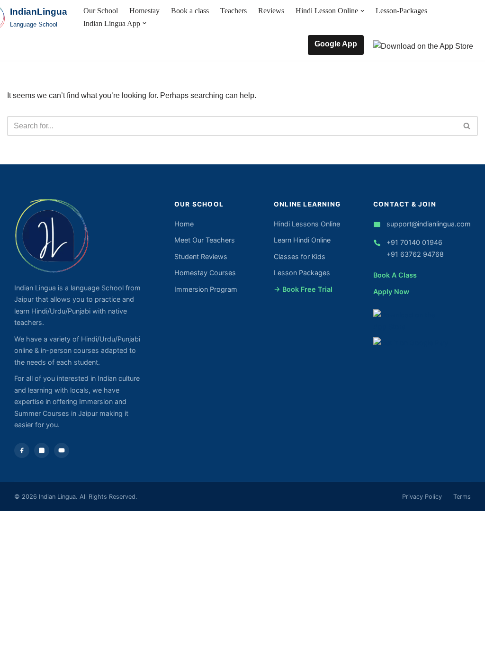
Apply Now (391, 292)
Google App (335, 44)
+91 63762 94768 (415, 254)
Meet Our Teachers (204, 240)
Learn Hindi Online (302, 240)
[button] (362, 11)
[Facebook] (21, 450)
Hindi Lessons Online (307, 224)
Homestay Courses (205, 273)
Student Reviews (200, 256)
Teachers (233, 11)
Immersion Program (205, 289)
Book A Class (395, 275)
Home (184, 224)
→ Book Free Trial (303, 289)
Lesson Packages (302, 273)
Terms (462, 496)
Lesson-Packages (401, 11)
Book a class (190, 11)
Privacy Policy (422, 496)
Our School (100, 11)
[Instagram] (41, 450)
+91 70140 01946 (414, 242)
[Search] (467, 126)
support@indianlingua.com (428, 224)
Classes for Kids (299, 256)
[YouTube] (61, 450)
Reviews (271, 11)
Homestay (144, 11)
